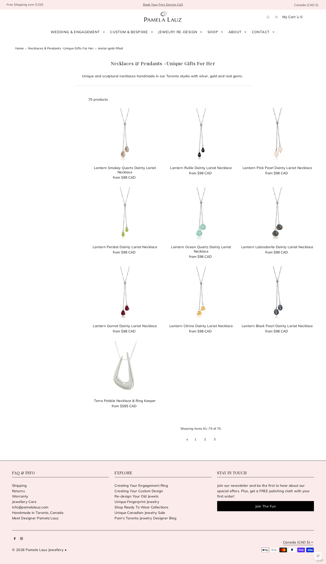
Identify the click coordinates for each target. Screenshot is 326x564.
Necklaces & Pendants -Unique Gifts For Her (61, 48)
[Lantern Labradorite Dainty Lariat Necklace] (277, 214)
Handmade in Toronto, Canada (37, 512)
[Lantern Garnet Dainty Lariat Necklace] (124, 293)
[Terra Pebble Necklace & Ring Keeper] (124, 368)
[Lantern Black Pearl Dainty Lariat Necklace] (277, 293)
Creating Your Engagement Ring (141, 485)
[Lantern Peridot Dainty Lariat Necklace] (124, 214)
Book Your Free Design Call (163, 4)
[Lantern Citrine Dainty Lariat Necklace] (201, 293)
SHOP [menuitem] (213, 32)
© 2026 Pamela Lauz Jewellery (38, 550)
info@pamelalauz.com (30, 507)
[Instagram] (21, 539)
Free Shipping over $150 (25, 4)
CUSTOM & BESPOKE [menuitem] (129, 32)
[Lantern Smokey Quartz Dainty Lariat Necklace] (124, 135)
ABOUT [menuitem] (235, 32)
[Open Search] (268, 17)
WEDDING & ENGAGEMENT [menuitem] (75, 32)
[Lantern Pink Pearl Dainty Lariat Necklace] (277, 135)
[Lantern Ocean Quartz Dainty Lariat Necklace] (201, 214)
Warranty (20, 496)
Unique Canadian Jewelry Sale (140, 512)
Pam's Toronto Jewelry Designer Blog (145, 518)
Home (19, 48)
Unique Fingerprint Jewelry (137, 502)
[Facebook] (14, 539)
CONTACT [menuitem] (261, 32)
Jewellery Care (24, 502)
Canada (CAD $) (306, 5)
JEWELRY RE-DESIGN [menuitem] (177, 32)
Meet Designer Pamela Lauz (35, 518)
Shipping (19, 485)
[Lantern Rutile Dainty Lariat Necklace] (201, 135)
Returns (18, 491)
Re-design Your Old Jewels (136, 496)
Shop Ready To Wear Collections (141, 507)
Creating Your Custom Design (139, 491)
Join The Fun (265, 506)
